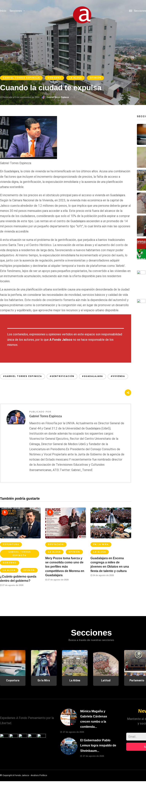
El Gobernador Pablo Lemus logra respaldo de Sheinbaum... (98, 745)
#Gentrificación (62, 376)
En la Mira (101, 544)
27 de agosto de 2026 (12, 585)
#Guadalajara (92, 376)
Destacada (56, 544)
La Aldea (75, 78)
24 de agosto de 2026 (103, 575)
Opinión (95, 78)
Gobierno (54, 78)
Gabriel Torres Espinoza (21, 78)
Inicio (3, 10)
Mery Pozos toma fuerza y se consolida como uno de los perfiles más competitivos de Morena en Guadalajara (64, 567)
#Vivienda (118, 376)
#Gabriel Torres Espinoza (22, 376)
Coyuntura (11, 544)
